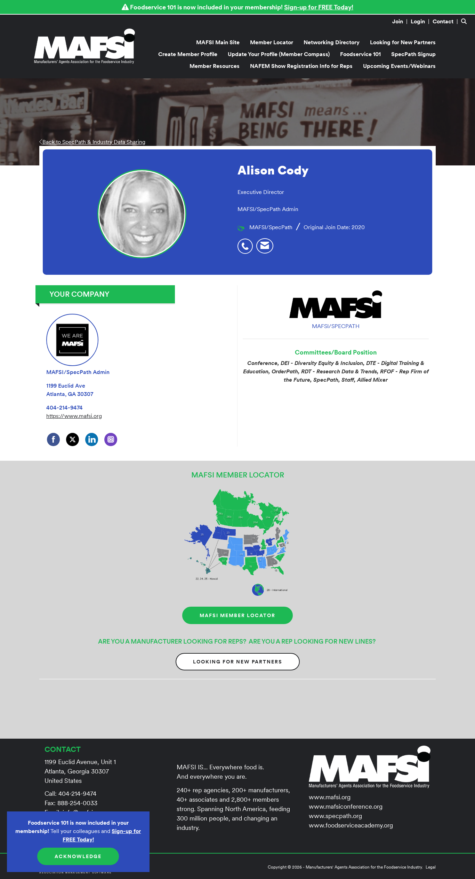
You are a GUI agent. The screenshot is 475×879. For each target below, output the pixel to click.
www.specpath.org (335, 816)
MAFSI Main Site (218, 42)
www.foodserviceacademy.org (351, 825)
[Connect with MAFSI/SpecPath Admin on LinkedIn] (91, 439)
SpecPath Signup (413, 53)
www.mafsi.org (330, 797)
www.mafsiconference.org (346, 806)
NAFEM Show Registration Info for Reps (301, 65)
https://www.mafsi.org (74, 415)
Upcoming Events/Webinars (399, 65)
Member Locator (271, 42)
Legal (431, 867)
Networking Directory (332, 42)
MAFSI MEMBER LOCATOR (237, 615)
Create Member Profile (187, 53)
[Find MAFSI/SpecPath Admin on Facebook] (53, 439)
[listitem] (400, 21)
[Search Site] (465, 21)
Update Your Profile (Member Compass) (279, 53)
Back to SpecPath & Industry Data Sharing (93, 141)
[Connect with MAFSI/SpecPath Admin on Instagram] (111, 439)
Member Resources (215, 65)
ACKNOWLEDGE (78, 856)
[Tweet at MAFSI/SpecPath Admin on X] (72, 439)
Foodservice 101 (360, 53)
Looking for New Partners (403, 42)
